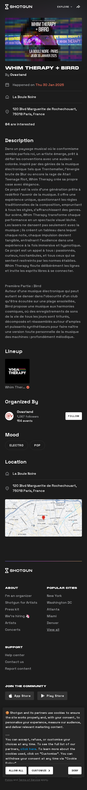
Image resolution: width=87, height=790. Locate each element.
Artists (10, 623)
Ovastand (18, 74)
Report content (18, 668)
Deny (75, 770)
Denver (52, 623)
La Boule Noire (24, 473)
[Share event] (78, 7)
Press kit (12, 609)
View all (53, 629)
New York (54, 596)
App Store (22, 696)
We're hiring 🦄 (17, 616)
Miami (52, 616)
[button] (73, 416)
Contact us (14, 662)
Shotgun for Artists (21, 602)
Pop (37, 445)
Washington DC (59, 602)
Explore (63, 6)
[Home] (18, 6)
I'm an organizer (18, 596)
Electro (17, 445)
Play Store (55, 696)
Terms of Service (29, 780)
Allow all (16, 770)
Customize (39, 770)
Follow (73, 416)
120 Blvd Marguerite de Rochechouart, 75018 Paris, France (45, 488)
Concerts (12, 629)
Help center (14, 655)
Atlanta (53, 609)
